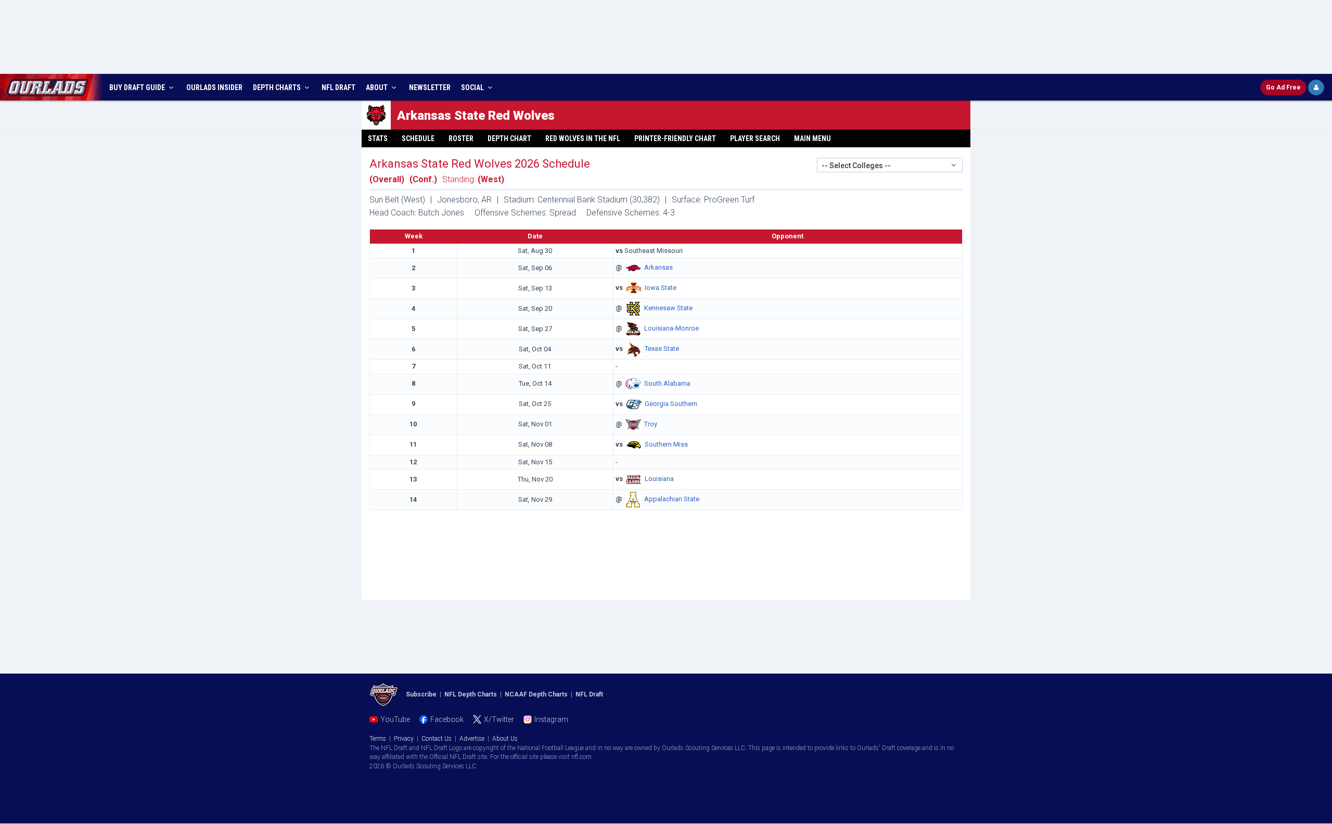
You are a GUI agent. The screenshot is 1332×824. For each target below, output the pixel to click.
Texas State (662, 349)
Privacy (404, 738)
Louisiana (659, 479)
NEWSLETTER (430, 87)
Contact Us (436, 738)
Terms (377, 738)
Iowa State (660, 288)
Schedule (418, 138)
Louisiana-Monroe (671, 329)
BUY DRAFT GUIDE (137, 87)
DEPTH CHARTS (277, 87)
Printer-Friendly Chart (675, 138)
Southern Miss (666, 444)
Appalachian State (671, 499)
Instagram (551, 719)
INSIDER (214, 87)
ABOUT (377, 87)
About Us (505, 738)
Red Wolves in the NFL (582, 138)
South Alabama (667, 383)
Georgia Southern (671, 404)
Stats (378, 138)
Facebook (447, 719)
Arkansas (658, 268)
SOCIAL (473, 87)
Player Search (755, 138)
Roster (461, 138)
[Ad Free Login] (1316, 87)
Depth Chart (509, 138)
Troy (650, 424)
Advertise (471, 738)
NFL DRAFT (338, 87)
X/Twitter (499, 719)
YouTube (395, 719)
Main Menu (812, 138)
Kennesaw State (668, 308)
